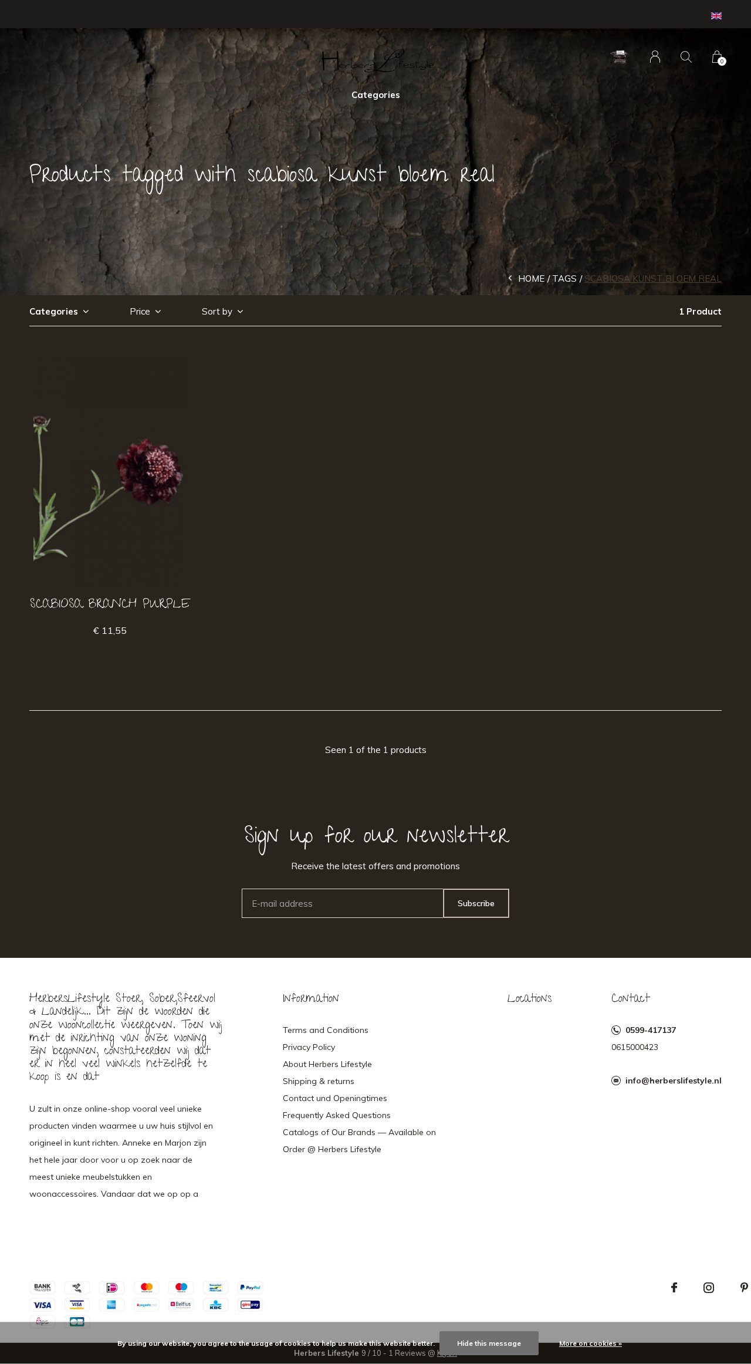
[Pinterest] (744, 1288)
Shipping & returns (318, 1081)
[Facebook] (674, 1288)
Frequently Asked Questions (337, 1115)
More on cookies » (590, 1343)
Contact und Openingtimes (335, 1098)
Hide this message (489, 1343)
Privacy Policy (309, 1047)
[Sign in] (655, 57)
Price (140, 311)
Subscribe (476, 903)
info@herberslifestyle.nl (673, 1080)
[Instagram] (708, 1288)
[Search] (686, 57)
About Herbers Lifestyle (327, 1064)
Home (531, 278)
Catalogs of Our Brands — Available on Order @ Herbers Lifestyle (359, 1140)
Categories (375, 94)
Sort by (217, 311)
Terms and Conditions (325, 1030)
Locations (530, 999)
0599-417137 (650, 1030)
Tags (564, 278)
